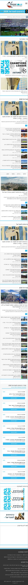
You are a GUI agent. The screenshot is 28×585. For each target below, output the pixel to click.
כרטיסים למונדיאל (22, 224)
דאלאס (24, 173)
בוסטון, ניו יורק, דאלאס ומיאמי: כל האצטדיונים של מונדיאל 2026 (16, 557)
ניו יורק (18, 173)
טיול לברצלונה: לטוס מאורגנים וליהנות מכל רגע (19, 576)
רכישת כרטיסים (14, 398)
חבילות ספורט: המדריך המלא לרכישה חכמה (19, 572)
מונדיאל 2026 (23, 99)
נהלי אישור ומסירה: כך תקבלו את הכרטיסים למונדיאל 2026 (17, 570)
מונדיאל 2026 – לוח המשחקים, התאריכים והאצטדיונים (18, 554)
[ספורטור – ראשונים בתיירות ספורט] (14, 4)
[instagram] (13, 583)
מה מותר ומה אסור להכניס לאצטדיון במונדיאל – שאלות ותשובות (16, 568)
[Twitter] (15, 583)
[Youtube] (14, 583)
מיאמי (13, 173)
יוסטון (8, 173)
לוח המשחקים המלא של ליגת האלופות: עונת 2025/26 (16, 16)
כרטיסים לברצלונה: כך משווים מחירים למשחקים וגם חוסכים (16, 574)
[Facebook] (17, 583)
